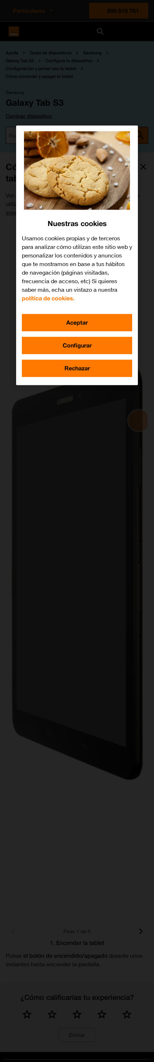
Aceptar (77, 322)
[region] (77, 255)
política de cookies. (48, 298)
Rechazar (77, 368)
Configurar (77, 345)
